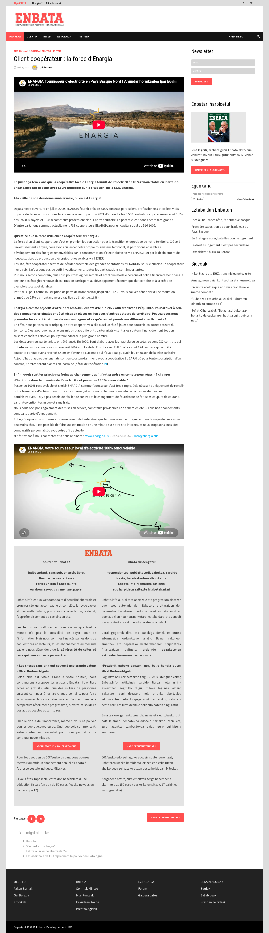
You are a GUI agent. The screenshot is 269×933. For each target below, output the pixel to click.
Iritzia (47, 36)
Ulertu (32, 36)
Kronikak (20, 902)
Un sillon (32, 841)
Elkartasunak (53, 3)
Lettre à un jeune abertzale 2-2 (47, 851)
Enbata (40, 927)
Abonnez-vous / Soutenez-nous (56, 746)
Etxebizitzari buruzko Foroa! (210, 252)
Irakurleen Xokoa (87, 902)
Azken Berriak (23, 888)
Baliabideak (208, 895)
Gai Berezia (21, 895)
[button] (197, 199)
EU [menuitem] (243, 3)
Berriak (205, 888)
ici (105, 364)
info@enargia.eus (146, 436)
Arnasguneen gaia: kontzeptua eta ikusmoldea (223, 280)
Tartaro (83, 36)
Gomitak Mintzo (40, 51)
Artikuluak (21, 51)
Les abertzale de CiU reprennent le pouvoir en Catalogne (64, 856)
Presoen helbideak (213, 902)
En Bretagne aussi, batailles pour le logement (222, 238)
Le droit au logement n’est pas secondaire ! (221, 245)
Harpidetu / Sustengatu (210, 170)
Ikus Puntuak (85, 895)
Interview (47, 67)
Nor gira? (37, 3)
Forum (142, 888)
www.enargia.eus (97, 436)
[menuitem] (244, 2)
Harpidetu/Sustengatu (141, 746)
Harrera (15, 36)
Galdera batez (147, 895)
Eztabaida (64, 36)
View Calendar (244, 199)
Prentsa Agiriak (86, 909)
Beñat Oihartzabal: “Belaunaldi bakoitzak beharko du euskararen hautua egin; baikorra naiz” (221, 315)
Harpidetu (236, 36)
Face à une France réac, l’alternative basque (220, 220)
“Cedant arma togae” (40, 846)
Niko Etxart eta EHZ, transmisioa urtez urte (221, 273)
